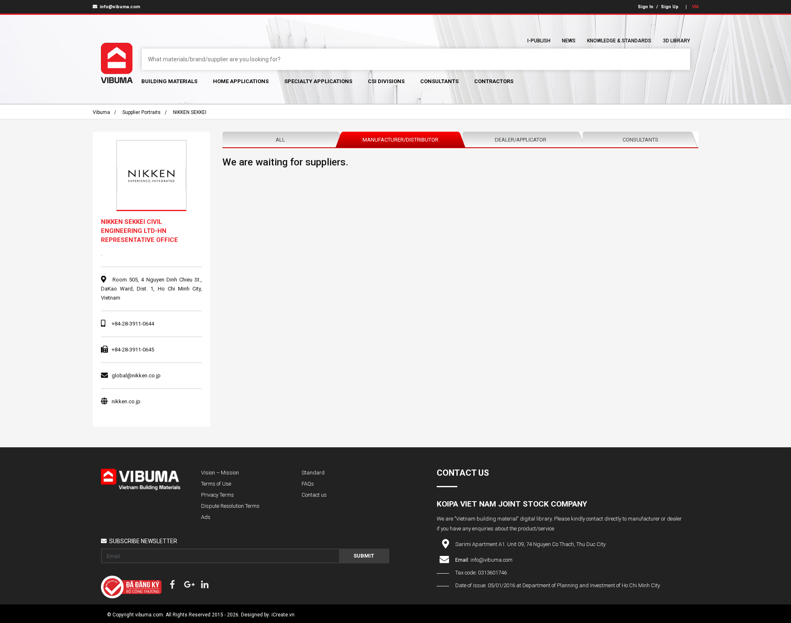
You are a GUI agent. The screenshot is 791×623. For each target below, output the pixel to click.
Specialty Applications (318, 81)
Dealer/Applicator (520, 140)
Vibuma (101, 112)
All (280, 140)
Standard (313, 473)
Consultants (439, 81)
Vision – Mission (220, 473)
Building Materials (169, 81)
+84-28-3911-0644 (133, 324)
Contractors (493, 81)
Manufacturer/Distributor (400, 140)
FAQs (308, 484)
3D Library (676, 41)
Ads (206, 517)
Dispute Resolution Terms (230, 506)
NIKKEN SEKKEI (189, 112)
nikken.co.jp (126, 401)
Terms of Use (216, 484)
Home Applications (241, 81)
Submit (363, 556)
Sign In (645, 6)
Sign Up (670, 6)
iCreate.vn (283, 615)
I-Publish (538, 41)
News (569, 41)
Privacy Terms (217, 495)
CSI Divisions (386, 81)
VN (695, 6)
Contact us (314, 495)
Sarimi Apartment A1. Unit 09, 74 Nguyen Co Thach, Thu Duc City (530, 544)
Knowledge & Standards (619, 41)
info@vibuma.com (119, 6)
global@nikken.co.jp (136, 375)
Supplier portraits (141, 112)
